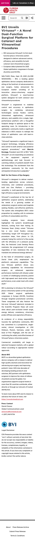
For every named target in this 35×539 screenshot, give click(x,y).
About (8, 527)
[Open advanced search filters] (26, 18)
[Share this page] (32, 18)
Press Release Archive (21, 527)
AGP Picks (5, 3)
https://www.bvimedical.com (12, 399)
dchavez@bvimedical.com (11, 412)
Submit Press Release (18, 531)
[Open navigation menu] (3, 18)
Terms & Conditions (17, 536)
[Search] (22, 18)
